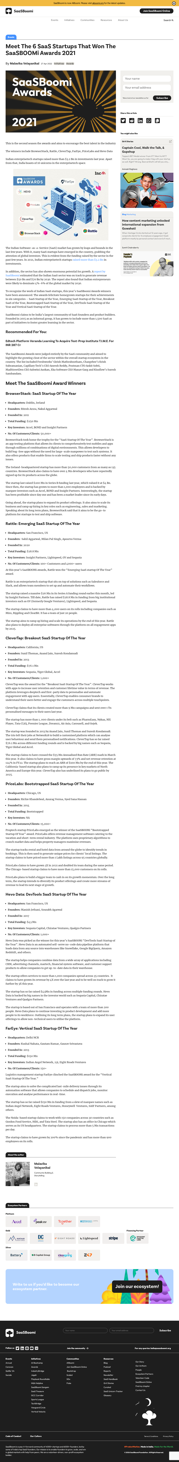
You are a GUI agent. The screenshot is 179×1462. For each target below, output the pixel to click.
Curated (107, 1387)
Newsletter (108, 1375)
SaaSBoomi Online (144, 1382)
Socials (9, 1375)
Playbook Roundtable (40, 1379)
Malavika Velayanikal (24, 63)
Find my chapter (143, 1386)
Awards (70, 63)
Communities (87, 20)
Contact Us (140, 1390)
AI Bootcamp (37, 1363)
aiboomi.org (98, 3)
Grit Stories (109, 1383)
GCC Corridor (37, 1395)
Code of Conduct (13, 1436)
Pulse (69, 1383)
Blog (106, 1363)
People (139, 1370)
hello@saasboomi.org (161, 1348)
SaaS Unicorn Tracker (113, 1391)
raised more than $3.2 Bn (87, 259)
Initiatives (69, 20)
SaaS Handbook (111, 1379)
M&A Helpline (37, 1383)
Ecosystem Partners (144, 1374)
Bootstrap (71, 1371)
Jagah (34, 1375)
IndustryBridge (37, 1371)
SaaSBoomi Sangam (40, 1387)
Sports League (37, 1399)
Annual (9, 1363)
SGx (68, 1379)
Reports (107, 1371)
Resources (106, 20)
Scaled (69, 1375)
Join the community (76, 1348)
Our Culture (36, 1436)
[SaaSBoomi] (19, 11)
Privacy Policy (168, 1436)
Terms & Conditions (151, 1436)
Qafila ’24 (10, 1371)
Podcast (107, 1367)
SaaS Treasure (37, 1391)
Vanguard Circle (38, 1407)
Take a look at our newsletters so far (136, 98)
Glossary (107, 1395)
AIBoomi (70, 1363)
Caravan (9, 1367)
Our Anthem (141, 1366)
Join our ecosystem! (137, 1286)
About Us (123, 20)
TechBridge (36, 1403)
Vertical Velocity (38, 1411)
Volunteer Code (142, 1378)
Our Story (140, 1361)
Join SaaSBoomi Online (156, 10)
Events (54, 20)
